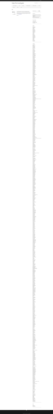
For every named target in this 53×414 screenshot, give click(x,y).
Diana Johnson (34, 139)
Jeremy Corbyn (34, 218)
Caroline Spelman (34, 97)
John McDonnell (34, 232)
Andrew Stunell (34, 68)
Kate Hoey (33, 249)
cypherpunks (34, 115)
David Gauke (34, 126)
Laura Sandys (34, 256)
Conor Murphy (34, 111)
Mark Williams (34, 282)
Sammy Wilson (34, 353)
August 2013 (34, 32)
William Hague (34, 398)
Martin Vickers (34, 283)
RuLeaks (33, 350)
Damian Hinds (34, 117)
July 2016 (33, 26)
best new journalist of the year (35, 85)
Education (33, 143)
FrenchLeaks (34, 163)
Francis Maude (34, 160)
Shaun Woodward (34, 359)
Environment (34, 152)
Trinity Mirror (34, 391)
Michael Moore (34, 291)
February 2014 (34, 29)
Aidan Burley (34, 49)
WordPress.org (34, 406)
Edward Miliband (34, 145)
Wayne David (34, 395)
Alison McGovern (34, 55)
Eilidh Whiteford (34, 147)
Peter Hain (33, 326)
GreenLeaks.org (34, 184)
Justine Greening (34, 246)
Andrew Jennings (34, 62)
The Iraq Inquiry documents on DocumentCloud (37, 14)
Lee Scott (33, 258)
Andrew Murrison (34, 65)
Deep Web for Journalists (35, 137)
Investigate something (34, 5)
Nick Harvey (34, 304)
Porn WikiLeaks (34, 332)
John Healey (34, 230)
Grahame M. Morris (34, 183)
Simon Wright (34, 364)
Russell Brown (34, 351)
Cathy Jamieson (34, 98)
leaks (33, 257)
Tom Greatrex (34, 387)
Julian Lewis (34, 243)
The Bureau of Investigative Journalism (36, 381)
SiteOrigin (29, 413)
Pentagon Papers (34, 324)
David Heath (34, 127)
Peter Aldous (34, 325)
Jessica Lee (34, 220)
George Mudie (34, 172)
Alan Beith (33, 49)
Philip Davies (34, 329)
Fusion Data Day (34, 164)
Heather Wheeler (34, 192)
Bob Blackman (34, 88)
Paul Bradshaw (14, 14)
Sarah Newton (34, 354)
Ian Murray (33, 203)
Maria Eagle (34, 272)
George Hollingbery (34, 171)
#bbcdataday (34, 44)
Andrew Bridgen (34, 60)
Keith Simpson (34, 250)
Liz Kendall (34, 262)
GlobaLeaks (34, 176)
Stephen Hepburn (34, 370)
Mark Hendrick (34, 276)
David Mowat (34, 131)
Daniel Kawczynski (34, 120)
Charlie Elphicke (34, 100)
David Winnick (34, 135)
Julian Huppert (34, 243)
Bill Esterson (34, 86)
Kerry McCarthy (34, 252)
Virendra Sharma (34, 394)
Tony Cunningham (34, 389)
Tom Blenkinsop (34, 386)
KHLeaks (33, 254)
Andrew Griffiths (34, 61)
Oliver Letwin (34, 312)
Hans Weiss (34, 189)
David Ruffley (34, 132)
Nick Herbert (34, 304)
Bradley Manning (34, 90)
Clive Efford (34, 110)
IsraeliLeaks (34, 207)
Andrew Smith (34, 67)
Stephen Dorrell (34, 368)
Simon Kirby (34, 363)
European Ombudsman (35, 155)
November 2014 (34, 27)
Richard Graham (34, 338)
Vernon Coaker (34, 393)
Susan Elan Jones (34, 379)
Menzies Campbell (34, 287)
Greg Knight (34, 186)
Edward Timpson (34, 146)
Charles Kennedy (34, 99)
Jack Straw (33, 209)
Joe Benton (34, 226)
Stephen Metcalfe (34, 371)
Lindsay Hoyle (34, 260)
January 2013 (34, 35)
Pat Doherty (34, 315)
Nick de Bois (34, 303)
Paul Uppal (34, 322)
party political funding (34, 315)
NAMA (33, 298)
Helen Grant (34, 193)
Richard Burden (34, 337)
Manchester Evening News (35, 268)
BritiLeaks (33, 93)
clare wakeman (34, 22)
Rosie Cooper (34, 348)
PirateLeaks (34, 332)
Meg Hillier (33, 286)
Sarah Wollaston (34, 355)
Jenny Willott (34, 217)
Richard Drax (34, 337)
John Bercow (34, 227)
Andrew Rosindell (34, 66)
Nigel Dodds (34, 308)
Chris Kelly (33, 104)
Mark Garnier (34, 275)
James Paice (34, 214)
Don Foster (33, 141)
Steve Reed (34, 376)
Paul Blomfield (34, 318)
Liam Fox (33, 259)
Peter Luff (33, 327)
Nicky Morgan (34, 306)
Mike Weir (33, 295)
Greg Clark (33, 185)
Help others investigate (28, 5)
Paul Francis (34, 320)
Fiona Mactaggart (34, 158)
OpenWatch (34, 313)
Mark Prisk (33, 279)
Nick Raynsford (34, 305)
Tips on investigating (14, 5)
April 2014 (33, 28)
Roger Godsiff (34, 346)
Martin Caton (34, 282)
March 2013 (34, 34)
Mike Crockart (34, 292)
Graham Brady (34, 181)
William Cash (34, 398)
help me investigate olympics (35, 194)
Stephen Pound (34, 373)
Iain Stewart (34, 199)
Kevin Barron (34, 253)
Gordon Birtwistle (34, 178)
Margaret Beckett (34, 270)
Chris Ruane (34, 105)
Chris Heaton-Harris (34, 104)
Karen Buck (34, 247)
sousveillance (34, 365)
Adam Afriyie (34, 46)
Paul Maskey (34, 321)
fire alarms (33, 159)
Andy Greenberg (34, 70)
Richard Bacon (34, 336)
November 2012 (34, 36)
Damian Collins (34, 116)
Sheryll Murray (34, 360)
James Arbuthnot (34, 211)
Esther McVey (34, 154)
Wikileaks (33, 396)
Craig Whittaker (34, 113)
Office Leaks (34, 310)
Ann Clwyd (33, 75)
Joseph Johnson (34, 242)
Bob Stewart (34, 89)
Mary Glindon (34, 284)
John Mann (34, 232)
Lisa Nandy (34, 261)
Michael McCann (34, 290)
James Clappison (34, 212)
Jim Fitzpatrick (34, 222)
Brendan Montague (34, 91)
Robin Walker (34, 345)
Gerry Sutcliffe (34, 175)
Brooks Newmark (34, 94)
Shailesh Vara (34, 358)
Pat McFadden (34, 316)
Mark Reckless (34, 280)
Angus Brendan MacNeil (35, 74)
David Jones (34, 128)
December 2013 (34, 30)
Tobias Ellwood (34, 385)
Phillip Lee (33, 331)
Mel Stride (33, 287)
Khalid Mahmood (34, 254)
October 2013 (34, 31)
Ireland (33, 206)
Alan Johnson (34, 51)
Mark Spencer (34, 281)
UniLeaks (33, 392)
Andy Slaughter (34, 71)
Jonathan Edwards (34, 240)
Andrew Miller (34, 64)
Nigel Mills (33, 309)
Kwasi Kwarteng (34, 255)
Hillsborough (34, 196)
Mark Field (33, 274)
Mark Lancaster (34, 277)
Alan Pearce (34, 52)
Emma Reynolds (34, 150)
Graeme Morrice (34, 180)
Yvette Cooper (34, 400)
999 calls (33, 45)
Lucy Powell (34, 265)
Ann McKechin (34, 76)
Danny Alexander (34, 121)
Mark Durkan (34, 273)
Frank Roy (33, 162)
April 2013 (33, 34)
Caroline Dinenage (34, 95)
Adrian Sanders (34, 48)
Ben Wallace (34, 84)
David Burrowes (34, 123)
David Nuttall (34, 132)
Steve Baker (34, 375)
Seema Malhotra (34, 357)
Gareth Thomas (34, 165)
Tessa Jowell (34, 380)
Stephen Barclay (34, 367)
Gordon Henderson (34, 179)
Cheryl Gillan (34, 101)
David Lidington (34, 130)
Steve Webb (34, 377)
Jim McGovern (34, 223)
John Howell (34, 231)
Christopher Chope (34, 107)
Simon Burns (34, 361)
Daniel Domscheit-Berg (35, 119)
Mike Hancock (34, 293)
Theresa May (34, 382)
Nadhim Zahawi (34, 297)
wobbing (33, 399)
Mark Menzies (34, 278)
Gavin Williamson (34, 167)
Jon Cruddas (34, 238)
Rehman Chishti (34, 335)
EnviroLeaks (34, 151)
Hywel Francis (34, 198)
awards (33, 81)
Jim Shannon (34, 224)
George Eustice (34, 170)
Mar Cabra (33, 269)
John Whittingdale (34, 237)
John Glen (33, 229)
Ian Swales (33, 204)
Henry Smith (34, 195)
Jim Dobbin (34, 221)
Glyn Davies (34, 177)
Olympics (40, 0)
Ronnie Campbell (34, 347)
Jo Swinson (34, 225)
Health (39, 5)
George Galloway (34, 171)
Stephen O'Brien (34, 372)
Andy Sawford (34, 71)
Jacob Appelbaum (34, 210)
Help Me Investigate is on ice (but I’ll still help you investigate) (37, 16)
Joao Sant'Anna (34, 226)
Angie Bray (33, 73)
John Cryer (33, 228)
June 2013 (33, 33)
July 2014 (33, 28)
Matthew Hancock (34, 285)
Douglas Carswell (34, 142)
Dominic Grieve (34, 140)
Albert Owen (34, 54)
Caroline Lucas (34, 96)
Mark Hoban (34, 276)
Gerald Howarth (34, 174)
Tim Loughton (34, 384)
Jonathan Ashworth (34, 239)
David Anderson (34, 122)
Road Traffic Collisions (34, 340)
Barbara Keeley (34, 82)
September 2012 (34, 37)
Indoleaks (33, 205)
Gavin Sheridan (34, 166)
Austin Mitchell (34, 80)
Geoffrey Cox (34, 169)
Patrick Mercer (34, 317)
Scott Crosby (34, 356)
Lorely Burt (33, 263)
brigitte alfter (34, 93)
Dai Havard (34, 115)
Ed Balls (33, 143)
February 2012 (34, 40)
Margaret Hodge (34, 271)
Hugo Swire (34, 197)
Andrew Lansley (34, 63)
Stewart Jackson (34, 378)
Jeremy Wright (34, 219)
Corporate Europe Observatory (35, 112)
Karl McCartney (34, 248)
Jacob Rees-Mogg (34, 210)
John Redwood (34, 234)
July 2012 (33, 38)
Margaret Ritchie (34, 271)
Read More (17, 15)
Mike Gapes (34, 293)
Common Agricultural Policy (35, 110)
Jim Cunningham (34, 221)
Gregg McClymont (34, 187)
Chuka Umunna (34, 108)
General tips (34, 168)
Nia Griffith (33, 300)
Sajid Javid (33, 352)
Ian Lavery (33, 201)
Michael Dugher (34, 288)
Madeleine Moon (34, 266)
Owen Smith (34, 314)
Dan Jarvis (33, 118)
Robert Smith (34, 343)
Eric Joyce (33, 153)
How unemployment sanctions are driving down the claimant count (37, 15)
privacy (33, 333)
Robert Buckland (34, 341)
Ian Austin (33, 200)
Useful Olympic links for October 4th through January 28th (23, 11)
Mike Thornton (34, 294)
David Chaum (34, 124)
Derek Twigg (34, 138)
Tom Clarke (34, 387)
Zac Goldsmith (34, 401)
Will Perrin (33, 397)
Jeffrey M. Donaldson (34, 216)
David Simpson (34, 133)
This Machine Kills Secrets (35, 383)
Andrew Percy (34, 65)
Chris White (34, 106)
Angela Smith (34, 72)
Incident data (34, 204)
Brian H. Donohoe (34, 92)
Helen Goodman (34, 193)
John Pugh (33, 233)
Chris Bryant (34, 103)
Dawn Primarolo (34, 136)
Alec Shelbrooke (34, 54)
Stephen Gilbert (34, 369)
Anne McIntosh (34, 78)
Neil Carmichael (34, 299)
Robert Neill (34, 343)
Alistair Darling (34, 57)
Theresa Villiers (34, 382)
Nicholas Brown (34, 301)
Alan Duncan (34, 50)
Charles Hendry (34, 99)
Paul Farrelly (34, 319)
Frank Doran (34, 161)
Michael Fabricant (34, 289)
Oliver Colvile (34, 311)
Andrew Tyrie (34, 69)
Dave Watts (34, 121)
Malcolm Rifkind (34, 267)
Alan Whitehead (34, 53)
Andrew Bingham (34, 60)
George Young (34, 173)
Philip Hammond (34, 330)
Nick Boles (33, 302)
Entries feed (34, 405)
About (35, 21)
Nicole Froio (34, 307)
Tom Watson (34, 388)
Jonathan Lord (34, 241)
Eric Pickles (34, 154)
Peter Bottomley (34, 326)
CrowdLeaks (34, 114)
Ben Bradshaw (34, 83)
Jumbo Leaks (34, 245)
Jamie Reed (34, 215)
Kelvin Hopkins (34, 251)
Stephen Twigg (34, 374)
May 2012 (33, 39)
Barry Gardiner (34, 82)
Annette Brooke (34, 79)
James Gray (34, 213)
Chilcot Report (34, 102)
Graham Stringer (34, 182)
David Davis (34, 125)
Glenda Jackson (34, 176)
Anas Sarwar (34, 59)
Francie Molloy (34, 160)
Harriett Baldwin (34, 190)
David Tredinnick (34, 134)
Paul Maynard (34, 321)
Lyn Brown (33, 265)
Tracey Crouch (34, 390)
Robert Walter (34, 344)
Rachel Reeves (34, 334)
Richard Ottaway (34, 339)
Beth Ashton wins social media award (36, 17)
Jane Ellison (34, 215)
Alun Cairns (34, 58)
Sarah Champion (34, 354)
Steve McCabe (34, 376)
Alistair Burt (34, 56)
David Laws (34, 129)
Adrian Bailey (34, 47)
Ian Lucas (33, 202)
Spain (33, 365)
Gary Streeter (34, 165)
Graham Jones (34, 182)
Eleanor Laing (34, 148)
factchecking (34, 156)
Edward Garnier (34, 144)
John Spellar (34, 235)
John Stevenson (34, 236)
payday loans (34, 323)
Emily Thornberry (34, 149)
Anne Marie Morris (34, 77)
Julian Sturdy (34, 244)
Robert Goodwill (34, 342)
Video (19, 5)
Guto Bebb (33, 188)
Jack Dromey (34, 208)
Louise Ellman (34, 264)
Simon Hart (34, 362)
